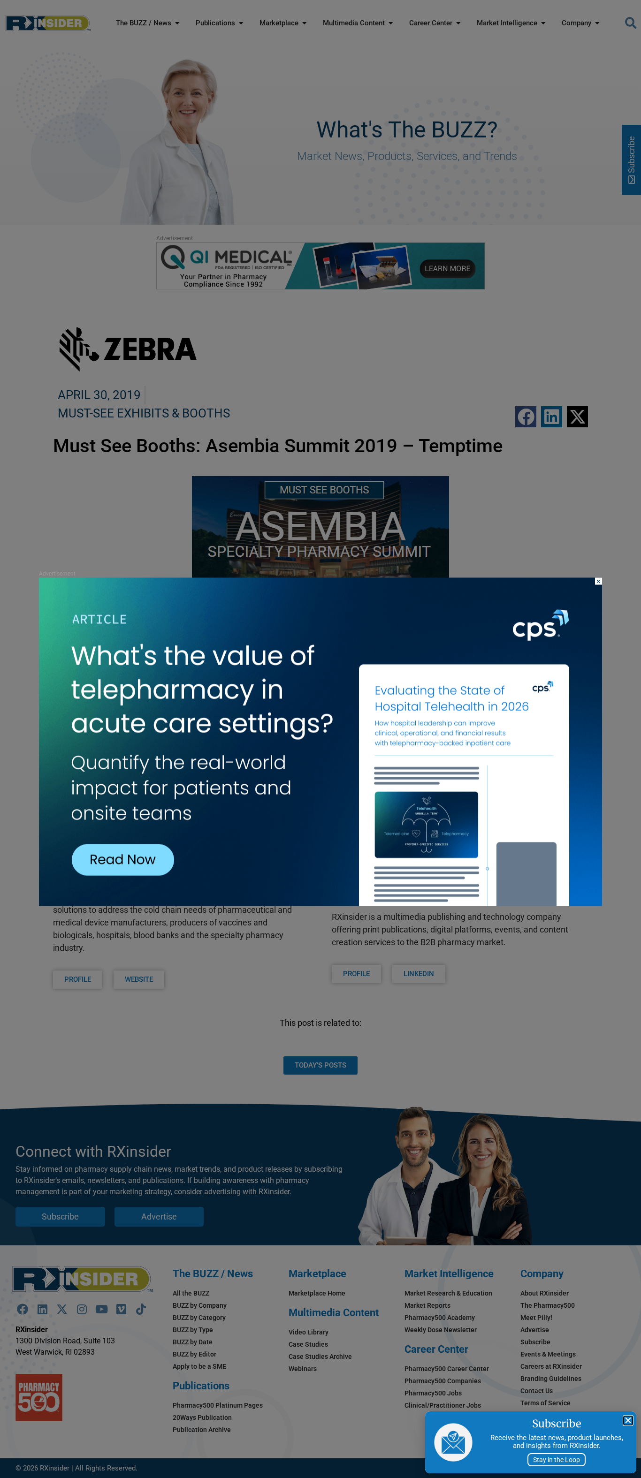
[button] (628, 1421)
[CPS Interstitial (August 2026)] (320, 903)
